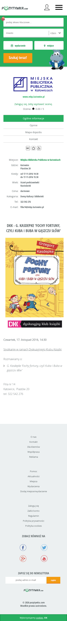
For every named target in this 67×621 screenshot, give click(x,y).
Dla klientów (33, 446)
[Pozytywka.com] (33, 589)
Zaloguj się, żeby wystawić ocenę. (33, 104)
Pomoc (33, 471)
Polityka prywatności (33, 520)
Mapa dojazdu (33, 132)
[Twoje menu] (47, 7)
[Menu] (59, 7)
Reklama (33, 456)
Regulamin (33, 515)
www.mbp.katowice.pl (33, 96)
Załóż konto (33, 510)
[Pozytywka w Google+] (22, 559)
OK (45, 617)
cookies (39, 617)
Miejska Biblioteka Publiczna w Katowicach (40, 159)
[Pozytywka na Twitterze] (44, 548)
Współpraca (33, 451)
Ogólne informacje (33, 118)
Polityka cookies (33, 525)
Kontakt (33, 139)
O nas (33, 436)
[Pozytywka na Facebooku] (22, 548)
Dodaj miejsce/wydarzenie (33, 491)
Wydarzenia (33, 486)
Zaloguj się (33, 505)
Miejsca (33, 481)
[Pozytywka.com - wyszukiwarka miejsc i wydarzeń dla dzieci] (15, 9)
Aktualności (34, 476)
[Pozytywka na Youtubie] (44, 559)
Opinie (33, 125)
